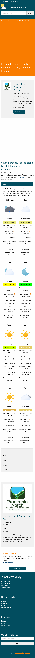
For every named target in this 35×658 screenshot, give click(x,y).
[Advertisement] (17, 43)
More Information (8, 562)
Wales (3, 605)
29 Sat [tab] (4, 460)
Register (3, 621)
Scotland (4, 603)
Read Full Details (19, 112)
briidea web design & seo (22, 653)
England (3, 601)
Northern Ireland (6, 608)
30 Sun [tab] (5, 465)
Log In (3, 623)
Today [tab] (4, 184)
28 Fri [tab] (4, 455)
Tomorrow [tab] (6, 451)
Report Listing (17, 568)
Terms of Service (6, 588)
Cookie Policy (5, 583)
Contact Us (4, 585)
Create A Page (5, 625)
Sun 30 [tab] (5, 470)
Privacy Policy (5, 581)
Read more (21, 177)
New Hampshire (5, 21)
